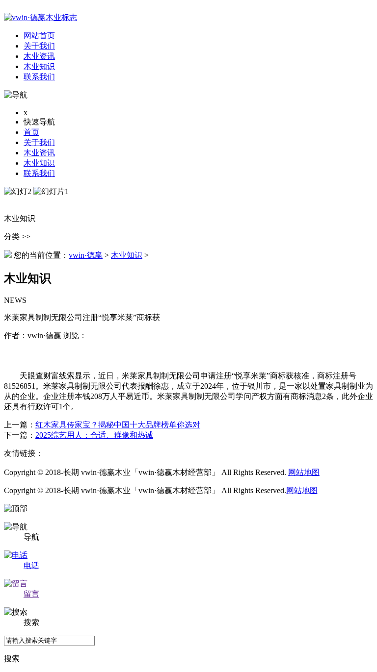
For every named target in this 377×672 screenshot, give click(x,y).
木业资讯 (39, 153)
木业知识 (39, 163)
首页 (31, 132)
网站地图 (304, 472)
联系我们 (39, 173)
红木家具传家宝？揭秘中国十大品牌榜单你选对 (117, 425)
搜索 (12, 658)
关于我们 (39, 142)
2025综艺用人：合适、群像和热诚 (94, 435)
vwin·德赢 (86, 255)
